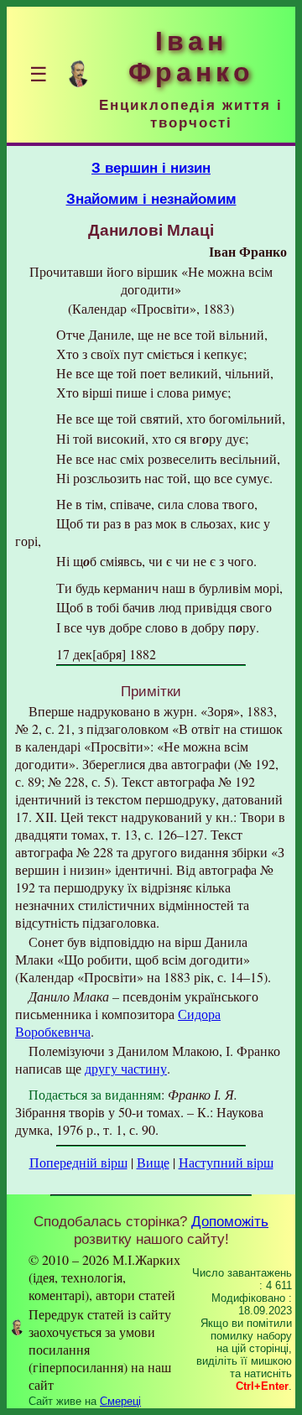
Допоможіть (229, 1221)
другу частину (126, 1068)
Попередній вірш (78, 1162)
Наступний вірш (226, 1162)
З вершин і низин (151, 167)
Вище (153, 1162)
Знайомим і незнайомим (151, 198)
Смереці (120, 1401)
